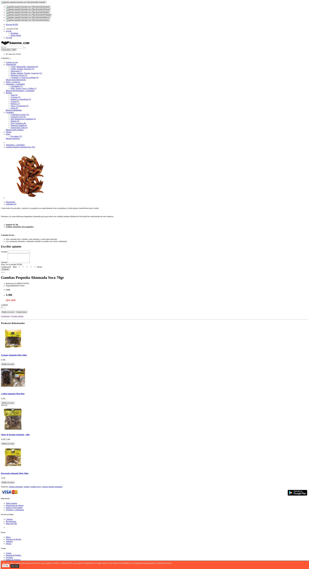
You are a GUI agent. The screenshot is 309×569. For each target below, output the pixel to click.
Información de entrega (14, 505)
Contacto (9, 519)
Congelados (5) (16, 86)
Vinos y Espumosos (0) (19, 106)
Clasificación (6, 267)
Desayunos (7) (16, 71)
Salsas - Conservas (13, 82)
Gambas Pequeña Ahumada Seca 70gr (20, 147)
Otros (8, 134)
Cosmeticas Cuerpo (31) (20, 115)
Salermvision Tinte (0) (19, 128)
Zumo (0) (14, 108)
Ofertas (8, 132)
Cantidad (4, 305)
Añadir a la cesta (8, 312)
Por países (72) (16, 136)
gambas (27, 487)
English (46, 12)
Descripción (10, 202)
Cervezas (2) (15, 97)
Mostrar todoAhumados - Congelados (20, 91)
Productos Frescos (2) (19, 75)
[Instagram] (17, 528)
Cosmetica (10, 112)
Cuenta (8, 553)
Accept (5, 566)
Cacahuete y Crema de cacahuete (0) (25, 77)
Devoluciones (11, 521)
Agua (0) (14, 95)
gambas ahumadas (16, 487)
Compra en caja (12, 62)
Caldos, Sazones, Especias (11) (22, 69)
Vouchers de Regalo (13, 539)
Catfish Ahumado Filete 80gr (13, 394)
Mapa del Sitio (11, 524)
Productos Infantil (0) (19, 125)
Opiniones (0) (11, 204)
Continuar (5, 269)
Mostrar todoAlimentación (16, 80)
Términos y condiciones (15, 510)
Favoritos (9, 557)
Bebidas (9, 93)
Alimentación (11, 64)
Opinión (4, 262)
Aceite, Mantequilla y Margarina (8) (24, 67)
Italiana (46, 20)
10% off (4, 405)
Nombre (4, 252)
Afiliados (9, 541)
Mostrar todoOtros (13, 138)
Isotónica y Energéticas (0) (21, 99)
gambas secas (36, 487)
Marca (8, 537)
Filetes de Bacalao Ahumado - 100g (15, 435)
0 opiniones (5, 316)
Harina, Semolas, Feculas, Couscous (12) (26, 73)
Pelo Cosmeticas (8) (18, 123)
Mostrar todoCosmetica (15, 130)
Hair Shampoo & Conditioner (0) (23, 119)
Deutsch (47, 17)
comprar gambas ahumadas (52, 487)
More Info (15, 566)
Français (47, 9)
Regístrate (14, 33)
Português (47, 15)
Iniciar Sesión (16, 35)
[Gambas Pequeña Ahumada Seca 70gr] (30, 198)
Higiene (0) (15, 121)
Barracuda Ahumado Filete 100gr (15, 473)
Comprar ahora (21, 312)
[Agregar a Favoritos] (2, 272)
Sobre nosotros (11, 503)
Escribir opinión (17, 316)
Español (46, 7)
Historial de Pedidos (13, 555)
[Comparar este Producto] (4, 272)
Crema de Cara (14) (18, 117)
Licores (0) (15, 101)
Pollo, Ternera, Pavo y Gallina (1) (23, 88)
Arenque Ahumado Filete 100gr (14, 355)
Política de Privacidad (14, 508)
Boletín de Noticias (13, 560)
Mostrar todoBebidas (14, 110)
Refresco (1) (15, 104)
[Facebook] (8, 528)
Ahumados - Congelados (15, 84)
